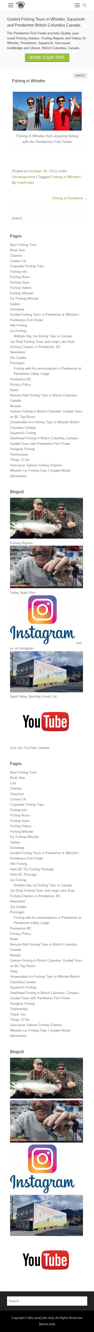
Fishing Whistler (21, 293)
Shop (14, 971)
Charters (16, 256)
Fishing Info (18, 272)
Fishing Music (20, 277)
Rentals (15, 406)
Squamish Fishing (23, 433)
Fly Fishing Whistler (24, 298)
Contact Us (18, 261)
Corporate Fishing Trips (27, 266)
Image (80, 75)
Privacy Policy (20, 384)
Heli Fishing (18, 325)
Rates (14, 390)
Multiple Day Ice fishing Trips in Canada (43, 336)
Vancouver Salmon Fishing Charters (36, 465)
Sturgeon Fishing (22, 449)
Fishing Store (19, 282)
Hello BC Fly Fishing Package (32, 869)
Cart (13, 783)
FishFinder (25, 183)
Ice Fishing (18, 331)
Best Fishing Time (23, 245)
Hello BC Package (23, 874)
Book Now (17, 250)
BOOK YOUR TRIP (47, 57)
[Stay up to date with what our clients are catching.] (42, 1192)
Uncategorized (23, 177)
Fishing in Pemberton (69, 198)
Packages (17, 363)
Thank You (18, 1014)
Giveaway (17, 309)
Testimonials (19, 454)
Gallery (15, 304)
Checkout (17, 794)
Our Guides (18, 358)
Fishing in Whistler (28, 81)
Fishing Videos (21, 288)
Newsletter (17, 352)
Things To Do (19, 460)
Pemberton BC (20, 379)
